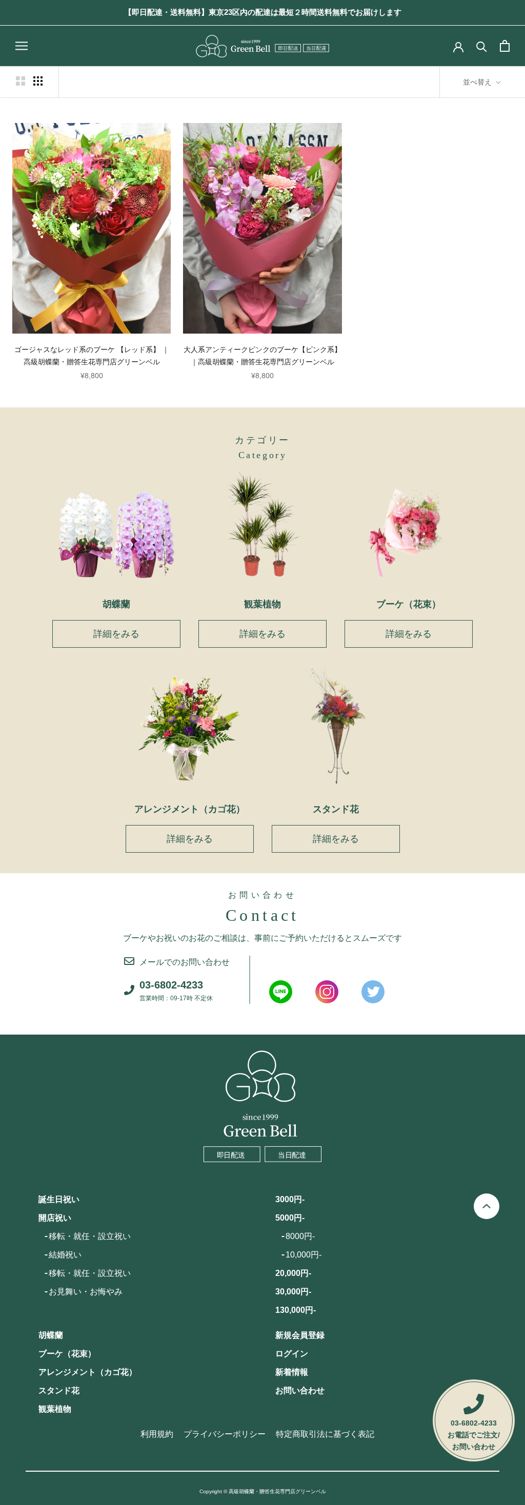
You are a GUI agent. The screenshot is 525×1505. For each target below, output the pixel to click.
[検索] (481, 45)
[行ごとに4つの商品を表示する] (38, 81)
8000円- (300, 1236)
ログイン (291, 1353)
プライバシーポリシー (225, 1434)
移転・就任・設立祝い (90, 1236)
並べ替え (478, 82)
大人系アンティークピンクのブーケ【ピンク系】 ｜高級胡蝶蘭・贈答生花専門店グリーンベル (262, 355)
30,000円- (293, 1291)
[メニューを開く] (21, 46)
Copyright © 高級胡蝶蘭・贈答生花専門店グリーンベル (262, 1491)
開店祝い (54, 1217)
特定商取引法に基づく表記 (325, 1434)
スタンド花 (58, 1390)
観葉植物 (54, 1409)
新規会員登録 (300, 1335)
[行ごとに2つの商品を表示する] (20, 81)
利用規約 (156, 1434)
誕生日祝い (58, 1199)
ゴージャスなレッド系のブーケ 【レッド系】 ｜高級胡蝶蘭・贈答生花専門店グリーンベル (91, 355)
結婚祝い (65, 1254)
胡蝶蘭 (50, 1335)
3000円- (290, 1199)
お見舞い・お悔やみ (86, 1291)
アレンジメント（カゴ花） (87, 1372)
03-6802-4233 (176, 990)
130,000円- (295, 1310)
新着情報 (291, 1372)
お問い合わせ (300, 1390)
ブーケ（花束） (67, 1353)
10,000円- (303, 1254)
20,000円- (293, 1273)
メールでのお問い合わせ (184, 962)
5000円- (290, 1217)
